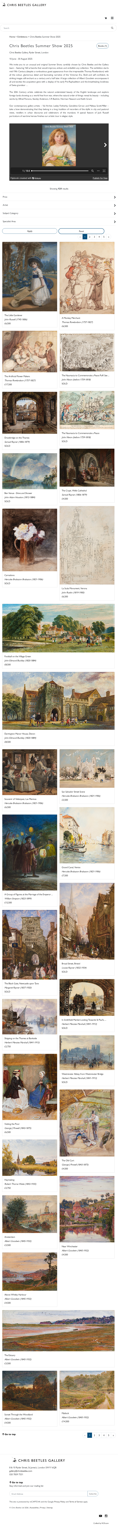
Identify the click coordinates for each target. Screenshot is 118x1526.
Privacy (42, 1507)
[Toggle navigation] (112, 18)
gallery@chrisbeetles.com (20, 1470)
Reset (81, 231)
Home (12, 36)
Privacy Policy (59, 1501)
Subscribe (93, 1493)
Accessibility (34, 1507)
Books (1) (102, 45)
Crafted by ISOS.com (101, 1523)
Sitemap (50, 1507)
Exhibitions (22, 36)
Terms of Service (76, 1501)
